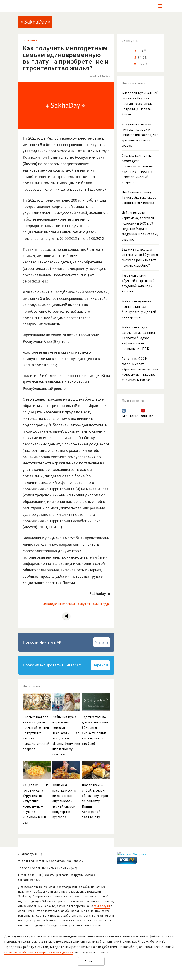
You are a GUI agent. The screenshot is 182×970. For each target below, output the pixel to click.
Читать (101, 642)
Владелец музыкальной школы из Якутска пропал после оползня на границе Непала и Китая (140, 103)
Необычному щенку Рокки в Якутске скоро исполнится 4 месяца (139, 197)
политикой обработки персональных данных (38, 952)
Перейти (100, 665)
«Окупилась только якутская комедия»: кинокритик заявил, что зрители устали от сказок (140, 135)
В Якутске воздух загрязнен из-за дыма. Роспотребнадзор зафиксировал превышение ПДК (139, 338)
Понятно (91, 961)
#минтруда (101, 604)
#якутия (84, 604)
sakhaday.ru (102, 906)
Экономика (30, 40)
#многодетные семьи (59, 604)
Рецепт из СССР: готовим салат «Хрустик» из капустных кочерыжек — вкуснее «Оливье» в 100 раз (140, 369)
